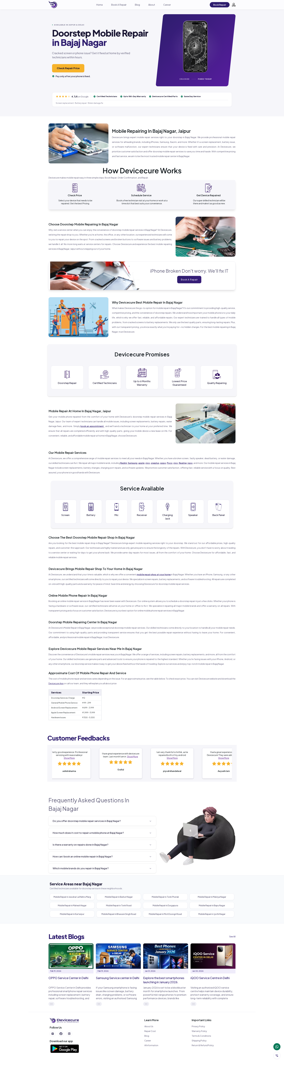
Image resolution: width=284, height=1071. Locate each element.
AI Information (151, 1045)
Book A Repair (118, 4)
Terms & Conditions (201, 1035)
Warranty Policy (199, 1031)
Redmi (123, 463)
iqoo (190, 463)
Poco (169, 463)
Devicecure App (56, 683)
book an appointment (92, 426)
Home (99, 4)
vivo (147, 463)
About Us (148, 1026)
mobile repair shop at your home (154, 574)
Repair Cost (150, 1031)
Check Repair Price (68, 68)
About (151, 4)
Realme (183, 463)
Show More (69, 758)
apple (141, 463)
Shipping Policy (199, 1040)
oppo (163, 463)
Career (167, 4)
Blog (137, 4)
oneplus (155, 463)
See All (232, 936)
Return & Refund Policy (203, 1045)
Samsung (132, 463)
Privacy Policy (198, 1026)
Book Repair (219, 4)
